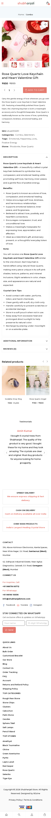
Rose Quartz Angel (37, 399)
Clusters (6, 707)
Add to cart (36, 90)
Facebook (10, 605)
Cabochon (8, 711)
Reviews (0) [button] (9, 349)
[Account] (32, 815)
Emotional (14, 138)
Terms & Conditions (33, 800)
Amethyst (7, 741)
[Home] (6, 815)
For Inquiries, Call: (11, 582)
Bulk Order (8, 651)
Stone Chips (8, 702)
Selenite (6, 774)
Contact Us (8, 668)
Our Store (7, 660)
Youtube (24, 605)
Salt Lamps (8, 727)
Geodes (6, 719)
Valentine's (29, 135)
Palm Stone (8, 715)
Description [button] (10, 157)
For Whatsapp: (10, 590)
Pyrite (5, 758)
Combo (29, 14)
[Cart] (44, 815)
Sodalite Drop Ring (13, 399)
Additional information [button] (17, 341)
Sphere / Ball (9, 723)
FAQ (5, 676)
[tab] (25, 157)
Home (21, 14)
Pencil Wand (9, 731)
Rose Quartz (27, 146)
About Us (7, 647)
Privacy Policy (15, 800)
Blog (5, 664)
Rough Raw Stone (11, 698)
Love (34, 138)
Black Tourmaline (11, 745)
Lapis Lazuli (8, 762)
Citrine (6, 749)
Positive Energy (9, 142)
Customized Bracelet (13, 656)
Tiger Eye (7, 778)
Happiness (25, 138)
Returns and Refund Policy (16, 684)
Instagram (37, 605)
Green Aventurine (11, 753)
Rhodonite (15, 146)
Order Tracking (10, 672)
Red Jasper (8, 766)
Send (10, 630)
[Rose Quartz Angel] (37, 380)
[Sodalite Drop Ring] (13, 380)
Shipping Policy (10, 689)
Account (7, 680)
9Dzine (36, 793)
